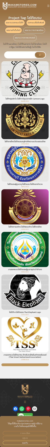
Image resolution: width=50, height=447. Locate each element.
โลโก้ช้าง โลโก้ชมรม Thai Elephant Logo (25, 312)
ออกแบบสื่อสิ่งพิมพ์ (36, 22)
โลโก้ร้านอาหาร (24, 44)
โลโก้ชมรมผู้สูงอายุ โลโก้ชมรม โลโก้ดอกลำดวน (25, 184)
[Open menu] (48, 5)
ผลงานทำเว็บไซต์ (13, 30)
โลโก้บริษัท (36, 47)
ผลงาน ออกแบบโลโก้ (14, 22)
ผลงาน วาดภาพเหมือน (34, 30)
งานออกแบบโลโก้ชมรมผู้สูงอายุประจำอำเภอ (25, 269)
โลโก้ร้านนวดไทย (10, 44)
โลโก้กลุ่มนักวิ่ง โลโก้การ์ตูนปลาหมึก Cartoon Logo (25, 99)
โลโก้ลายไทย (36, 44)
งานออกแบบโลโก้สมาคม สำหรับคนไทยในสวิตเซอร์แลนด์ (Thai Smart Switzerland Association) (25, 356)
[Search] (40, 55)
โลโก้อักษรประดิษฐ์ (23, 47)
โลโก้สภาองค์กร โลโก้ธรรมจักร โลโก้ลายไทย (25, 227)
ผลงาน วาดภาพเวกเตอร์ (25, 37)
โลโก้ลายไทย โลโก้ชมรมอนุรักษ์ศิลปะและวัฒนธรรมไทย (25, 142)
